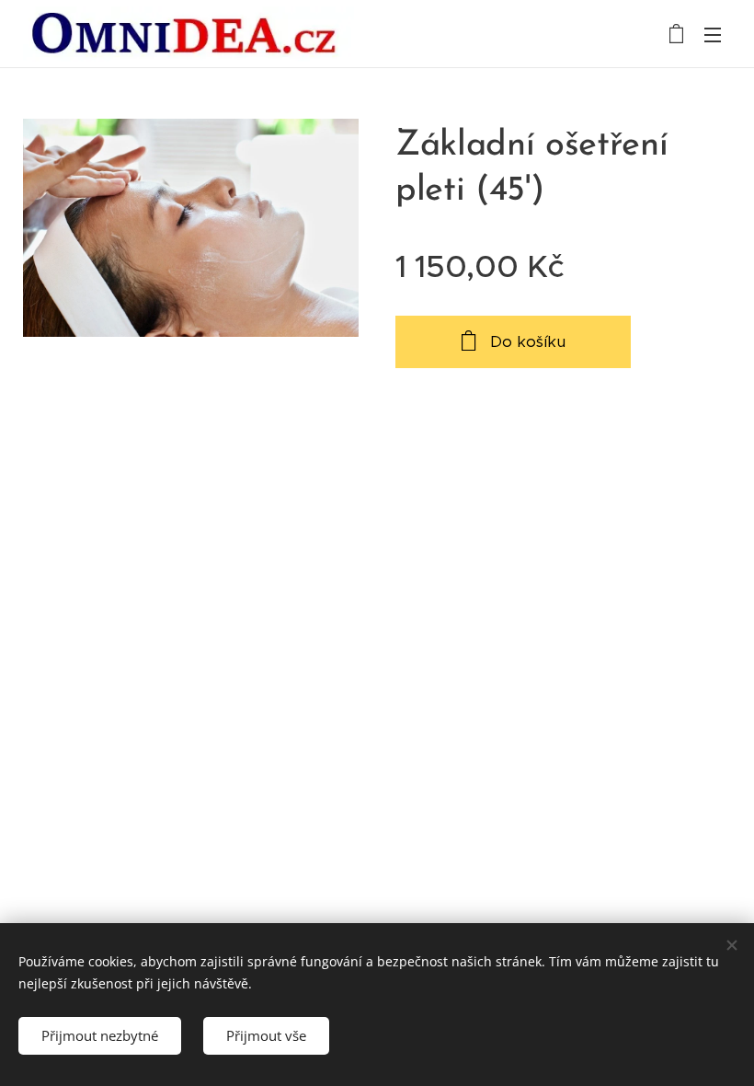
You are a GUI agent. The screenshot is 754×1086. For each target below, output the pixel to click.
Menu (712, 34)
